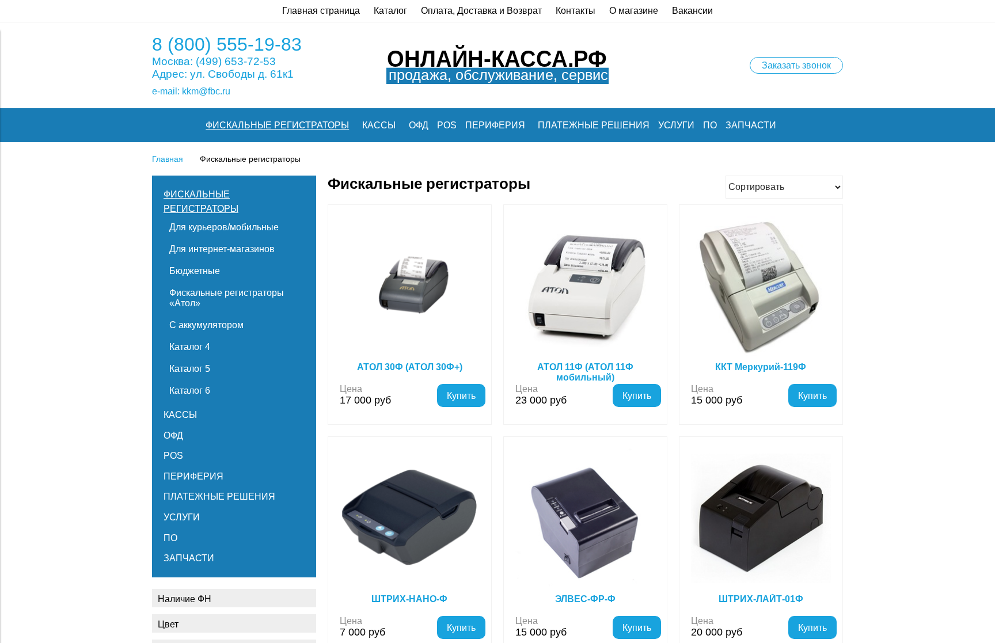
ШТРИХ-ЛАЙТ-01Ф (761, 599)
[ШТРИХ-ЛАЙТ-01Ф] (761, 518)
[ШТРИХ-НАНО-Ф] (410, 518)
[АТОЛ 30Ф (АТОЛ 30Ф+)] (410, 286)
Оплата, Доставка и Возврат (481, 11)
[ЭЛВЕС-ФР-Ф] (585, 518)
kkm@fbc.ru (206, 91)
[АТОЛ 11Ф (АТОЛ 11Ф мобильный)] (585, 286)
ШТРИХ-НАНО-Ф (409, 599)
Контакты (575, 11)
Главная (167, 158)
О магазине (633, 11)
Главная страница (321, 11)
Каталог (390, 11)
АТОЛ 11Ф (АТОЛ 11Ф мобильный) (585, 372)
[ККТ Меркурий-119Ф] (761, 286)
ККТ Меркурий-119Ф (760, 367)
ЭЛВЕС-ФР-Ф (585, 599)
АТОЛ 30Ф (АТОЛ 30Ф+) (409, 367)
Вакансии (692, 11)
